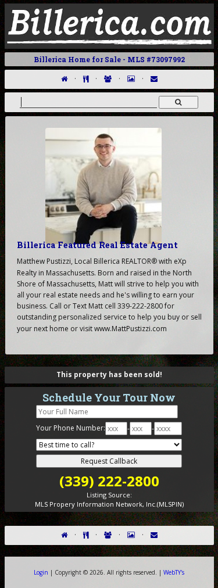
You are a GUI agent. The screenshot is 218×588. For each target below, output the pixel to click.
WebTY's (173, 572)
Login (41, 572)
